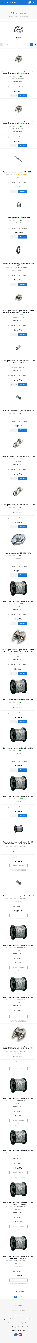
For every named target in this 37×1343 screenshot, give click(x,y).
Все (22, 1297)
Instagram (20, 1334)
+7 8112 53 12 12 (12, 1318)
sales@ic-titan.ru (28, 1319)
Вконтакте (16, 1334)
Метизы (18, 37)
